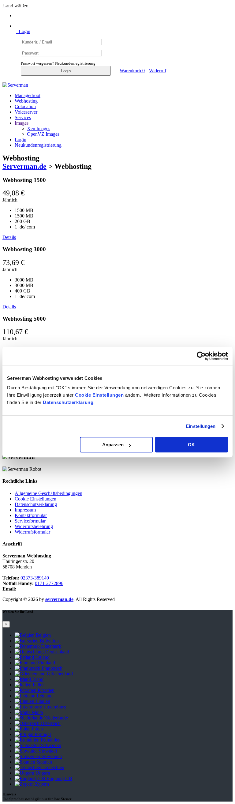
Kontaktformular (31, 515)
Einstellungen (200, 426)
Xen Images (38, 128)
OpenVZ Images (43, 134)
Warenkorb (132, 70)
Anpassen (113, 444)
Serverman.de (24, 166)
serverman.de (59, 599)
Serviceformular (30, 520)
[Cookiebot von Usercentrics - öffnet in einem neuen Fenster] (201, 355)
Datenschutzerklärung (68, 402)
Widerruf (157, 70)
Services (23, 117)
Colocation (25, 106)
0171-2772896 (49, 583)
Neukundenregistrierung (75, 63)
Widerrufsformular (32, 531)
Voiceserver (26, 112)
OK (191, 444)
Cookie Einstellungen (99, 395)
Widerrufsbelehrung (34, 526)
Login (23, 31)
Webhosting (26, 101)
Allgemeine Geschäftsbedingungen (48, 493)
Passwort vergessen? (37, 63)
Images (21, 123)
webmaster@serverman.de (43, 588)
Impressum (25, 509)
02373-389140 (35, 577)
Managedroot (27, 95)
